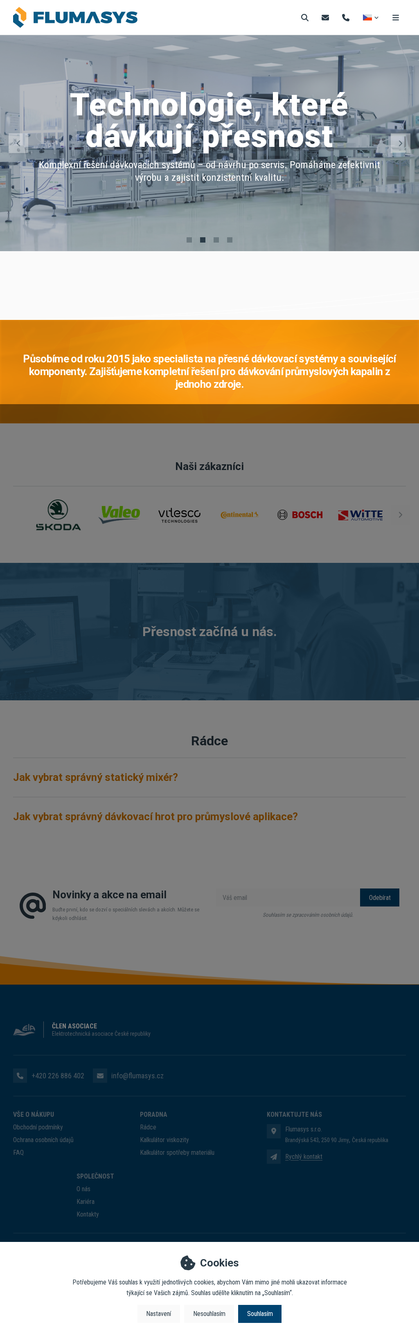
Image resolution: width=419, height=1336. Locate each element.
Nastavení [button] (158, 1314)
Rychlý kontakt (303, 1157)
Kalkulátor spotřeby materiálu (177, 1152)
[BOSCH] (300, 514)
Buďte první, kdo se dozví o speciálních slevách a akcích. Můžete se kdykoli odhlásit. (125, 913)
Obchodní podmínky (38, 1127)
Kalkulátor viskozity (164, 1140)
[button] (18, 143)
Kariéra (86, 1202)
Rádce (148, 1127)
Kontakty (88, 1214)
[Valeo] (119, 514)
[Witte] (360, 514)
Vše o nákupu (33, 1114)
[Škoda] (58, 514)
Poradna (153, 1114)
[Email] (325, 17)
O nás (83, 1189)
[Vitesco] (179, 514)
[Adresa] (274, 1131)
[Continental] (240, 514)
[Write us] (274, 1156)
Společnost (95, 1176)
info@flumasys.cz (137, 1075)
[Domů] (75, 17)
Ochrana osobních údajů (43, 1140)
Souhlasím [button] (260, 1314)
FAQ (18, 1152)
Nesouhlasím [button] (209, 1314)
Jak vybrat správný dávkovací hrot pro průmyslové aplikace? (155, 816)
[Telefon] (346, 17)
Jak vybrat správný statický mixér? (95, 777)
